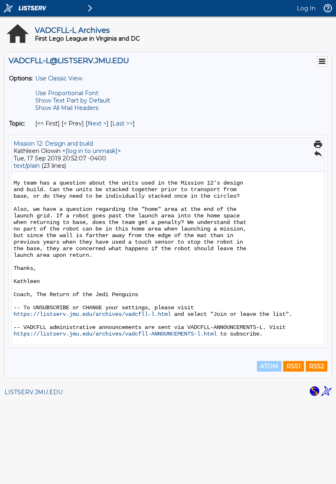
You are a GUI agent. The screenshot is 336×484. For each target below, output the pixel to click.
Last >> (122, 123)
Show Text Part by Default (72, 100)
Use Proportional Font (66, 93)
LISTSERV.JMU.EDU (34, 392)
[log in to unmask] (92, 151)
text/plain (27, 165)
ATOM (269, 366)
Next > (97, 123)
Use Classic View (58, 78)
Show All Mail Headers (66, 108)
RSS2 (316, 366)
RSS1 (293, 366)
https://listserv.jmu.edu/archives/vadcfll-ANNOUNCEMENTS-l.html (115, 334)
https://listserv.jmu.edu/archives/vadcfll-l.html (92, 314)
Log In (306, 8)
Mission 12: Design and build (53, 143)
